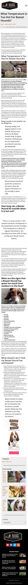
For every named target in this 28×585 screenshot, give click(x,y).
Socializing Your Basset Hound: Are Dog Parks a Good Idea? (5, 491)
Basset (24, 197)
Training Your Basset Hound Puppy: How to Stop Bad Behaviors (10, 574)
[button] (26, 5)
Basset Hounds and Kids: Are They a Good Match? (9, 567)
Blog (5, 27)
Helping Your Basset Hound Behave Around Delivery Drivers (10, 555)
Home (2, 27)
